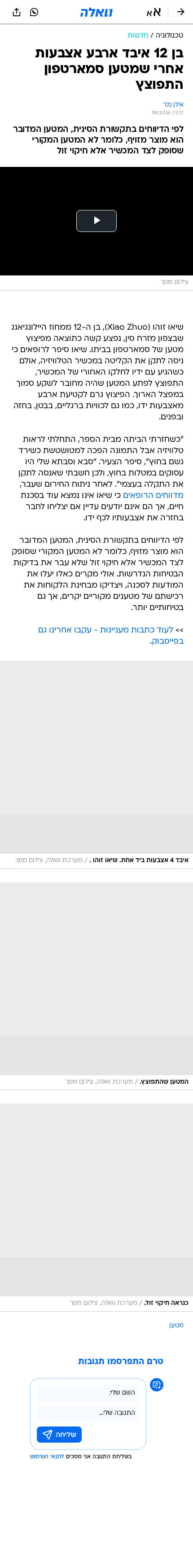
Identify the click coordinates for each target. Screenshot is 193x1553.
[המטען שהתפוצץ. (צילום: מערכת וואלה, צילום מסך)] (96, 986)
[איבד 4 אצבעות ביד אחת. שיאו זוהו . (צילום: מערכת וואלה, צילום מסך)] (96, 765)
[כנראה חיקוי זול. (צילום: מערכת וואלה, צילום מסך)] (96, 1208)
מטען (176, 1326)
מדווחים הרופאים (153, 496)
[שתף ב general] (17, 12)
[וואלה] (96, 12)
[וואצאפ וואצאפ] (34, 12)
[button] (154, 12)
